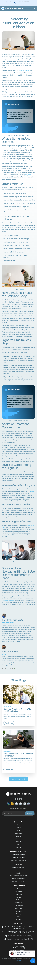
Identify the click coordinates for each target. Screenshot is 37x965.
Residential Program (18, 854)
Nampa (18, 897)
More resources (18, 779)
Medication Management (18, 876)
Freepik (21, 289)
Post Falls (18, 908)
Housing (18, 873)
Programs (18, 833)
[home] (7, 8)
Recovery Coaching (18, 881)
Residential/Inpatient (18, 867)
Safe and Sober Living (18, 860)
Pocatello (18, 903)
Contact (18, 847)
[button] (35, 9)
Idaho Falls (18, 891)
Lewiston (18, 911)
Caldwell (18, 900)
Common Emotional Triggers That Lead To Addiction (17, 710)
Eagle (18, 916)
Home (18, 825)
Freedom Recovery (8, 600)
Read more (9, 723)
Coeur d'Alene (18, 905)
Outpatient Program (18, 857)
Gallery (18, 836)
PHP (18, 870)
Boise (18, 889)
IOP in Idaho (30, 491)
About (18, 828)
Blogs (18, 830)
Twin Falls (18, 894)
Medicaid (18, 842)
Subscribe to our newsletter (18, 808)
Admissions (18, 839)
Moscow (18, 919)
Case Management (18, 878)
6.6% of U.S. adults (23, 71)
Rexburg (18, 914)
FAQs (18, 844)
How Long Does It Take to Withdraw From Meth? (18, 755)
